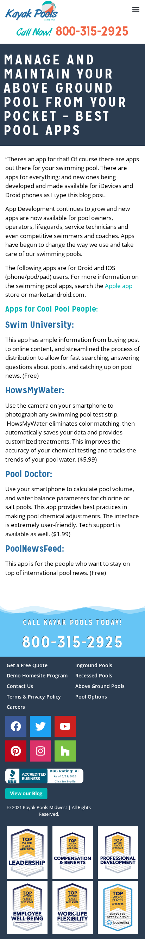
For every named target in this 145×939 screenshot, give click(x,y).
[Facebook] (15, 726)
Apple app (118, 286)
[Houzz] (65, 751)
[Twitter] (40, 726)
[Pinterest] (15, 751)
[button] (136, 9)
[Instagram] (40, 751)
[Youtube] (65, 726)
